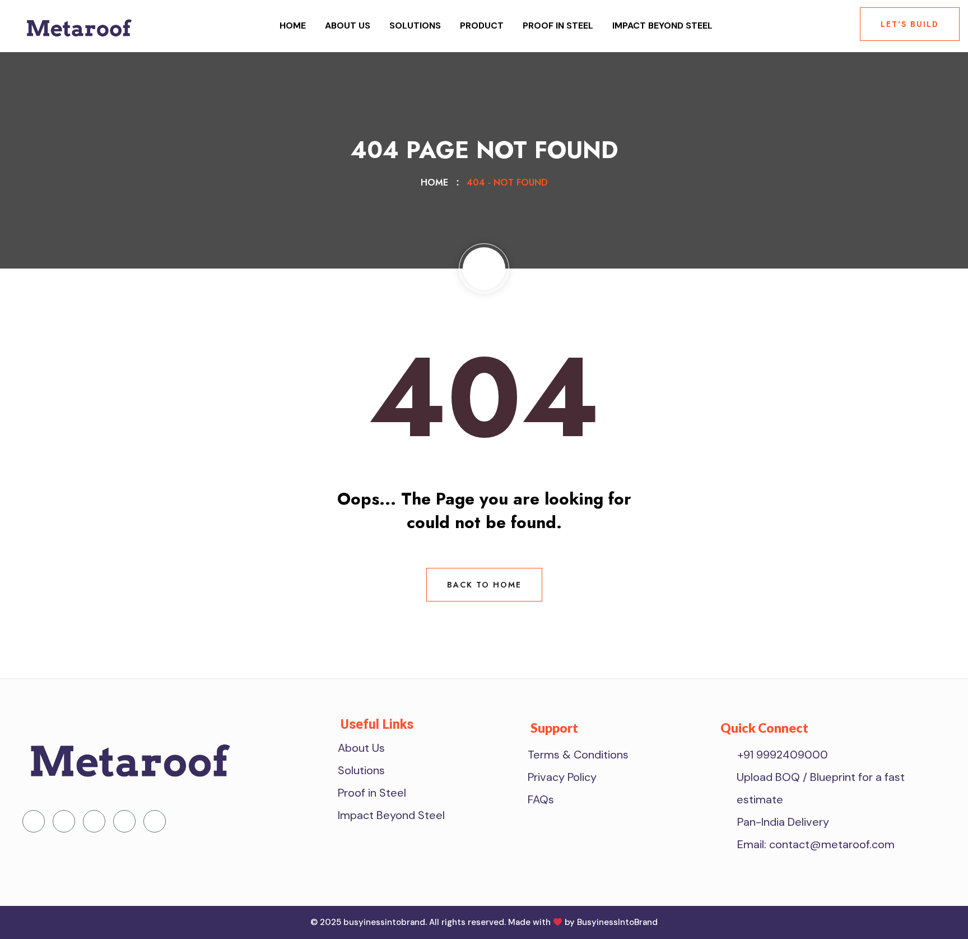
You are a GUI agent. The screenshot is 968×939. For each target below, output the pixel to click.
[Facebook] (33, 821)
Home (293, 25)
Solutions (415, 25)
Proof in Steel (558, 25)
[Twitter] (64, 821)
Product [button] (482, 25)
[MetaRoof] (78, 25)
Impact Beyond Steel (662, 25)
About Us (347, 25)
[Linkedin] (94, 821)
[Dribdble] (124, 821)
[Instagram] (154, 821)
